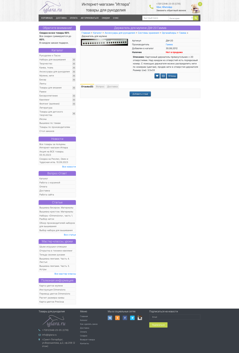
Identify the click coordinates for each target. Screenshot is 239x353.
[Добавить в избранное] (157, 75)
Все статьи (70, 234)
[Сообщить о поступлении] (163, 75)
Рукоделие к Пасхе (49, 55)
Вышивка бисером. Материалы (56, 207)
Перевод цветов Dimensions (54, 293)
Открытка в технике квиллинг (55, 250)
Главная (86, 32)
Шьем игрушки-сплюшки (53, 246)
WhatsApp (167, 7)
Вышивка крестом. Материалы (56, 211)
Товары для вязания (50, 87)
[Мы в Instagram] (141, 318)
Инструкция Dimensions (52, 289)
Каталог (57, 50)
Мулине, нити (46, 75)
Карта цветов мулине (51, 285)
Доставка (44, 190)
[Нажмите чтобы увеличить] (104, 42)
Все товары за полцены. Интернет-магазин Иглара (53, 146)
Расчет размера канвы (51, 297)
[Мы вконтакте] (111, 318)
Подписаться (158, 325)
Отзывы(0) (87, 86)
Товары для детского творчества (51, 113)
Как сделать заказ (89, 324)
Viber (158, 7)
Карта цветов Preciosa (51, 301)
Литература (45, 107)
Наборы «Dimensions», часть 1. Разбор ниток (56, 217)
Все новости (69, 166)
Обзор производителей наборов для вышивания (57, 225)
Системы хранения (148, 32)
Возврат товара (87, 339)
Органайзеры (169, 32)
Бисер (42, 79)
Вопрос (100, 86)
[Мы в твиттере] (134, 318)
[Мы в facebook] (126, 318)
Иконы (43, 119)
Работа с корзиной (49, 182)
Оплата (43, 186)
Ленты (42, 83)
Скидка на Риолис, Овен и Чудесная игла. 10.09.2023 (53, 160)
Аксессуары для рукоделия (54, 71)
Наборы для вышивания (52, 59)
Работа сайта (46, 194)
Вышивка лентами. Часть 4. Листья (54, 260)
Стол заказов (46, 131)
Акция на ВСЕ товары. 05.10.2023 (51, 153)
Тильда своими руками (52, 254)
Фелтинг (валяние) (49, 103)
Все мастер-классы (65, 273)
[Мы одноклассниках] (119, 318)
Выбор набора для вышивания (56, 230)
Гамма (182, 32)
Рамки (42, 91)
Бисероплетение (48, 95)
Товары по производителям (54, 127)
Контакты (84, 343)
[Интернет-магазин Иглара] (50, 7)
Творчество (45, 63)
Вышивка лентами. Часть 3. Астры (54, 268)
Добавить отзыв (140, 94)
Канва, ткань (46, 67)
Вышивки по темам (50, 123)
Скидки (83, 335)
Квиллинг (44, 99)
